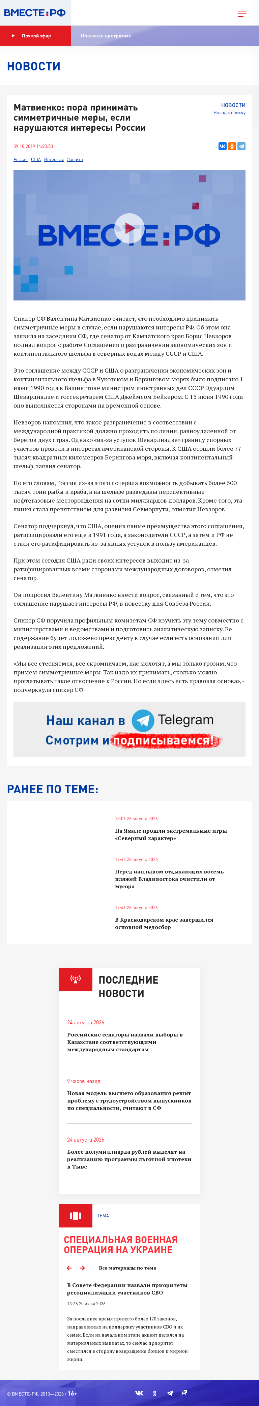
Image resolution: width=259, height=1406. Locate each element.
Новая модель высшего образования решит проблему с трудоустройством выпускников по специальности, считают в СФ (129, 1100)
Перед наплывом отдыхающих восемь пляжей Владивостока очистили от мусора (169, 879)
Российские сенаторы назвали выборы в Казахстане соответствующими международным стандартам (125, 1042)
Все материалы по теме (127, 1268)
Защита (75, 159)
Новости (233, 105)
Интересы (54, 159)
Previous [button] (69, 1268)
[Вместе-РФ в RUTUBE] (184, 1393)
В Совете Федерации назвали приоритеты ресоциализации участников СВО (127, 1288)
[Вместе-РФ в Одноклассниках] (155, 1393)
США (36, 159)
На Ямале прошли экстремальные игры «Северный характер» (171, 834)
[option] (129, 1322)
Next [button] (82, 1268)
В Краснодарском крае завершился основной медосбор (164, 923)
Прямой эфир (36, 35)
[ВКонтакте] (223, 146)
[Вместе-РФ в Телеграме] (170, 1393)
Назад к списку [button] (229, 112)
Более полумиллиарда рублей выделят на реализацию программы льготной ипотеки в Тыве (129, 1159)
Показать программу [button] (106, 35)
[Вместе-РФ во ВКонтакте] (139, 1393)
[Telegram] (241, 146)
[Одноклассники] (232, 146)
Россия (20, 159)
